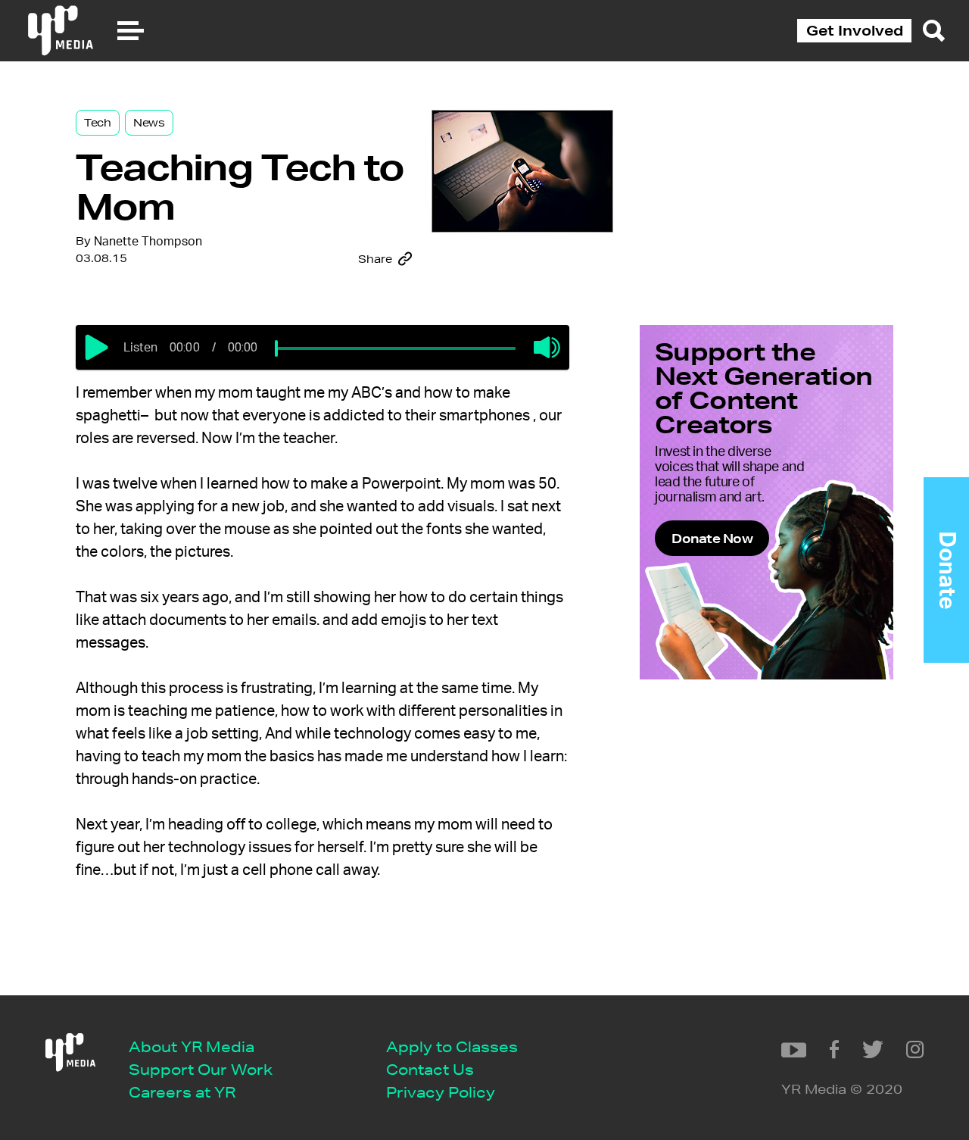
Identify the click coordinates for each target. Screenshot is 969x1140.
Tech (97, 123)
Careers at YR (182, 1092)
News (149, 123)
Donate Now (711, 538)
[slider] (276, 348)
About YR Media (191, 1046)
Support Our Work (201, 1069)
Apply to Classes (452, 1046)
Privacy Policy (440, 1092)
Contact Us (430, 1069)
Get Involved (854, 30)
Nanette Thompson (148, 242)
